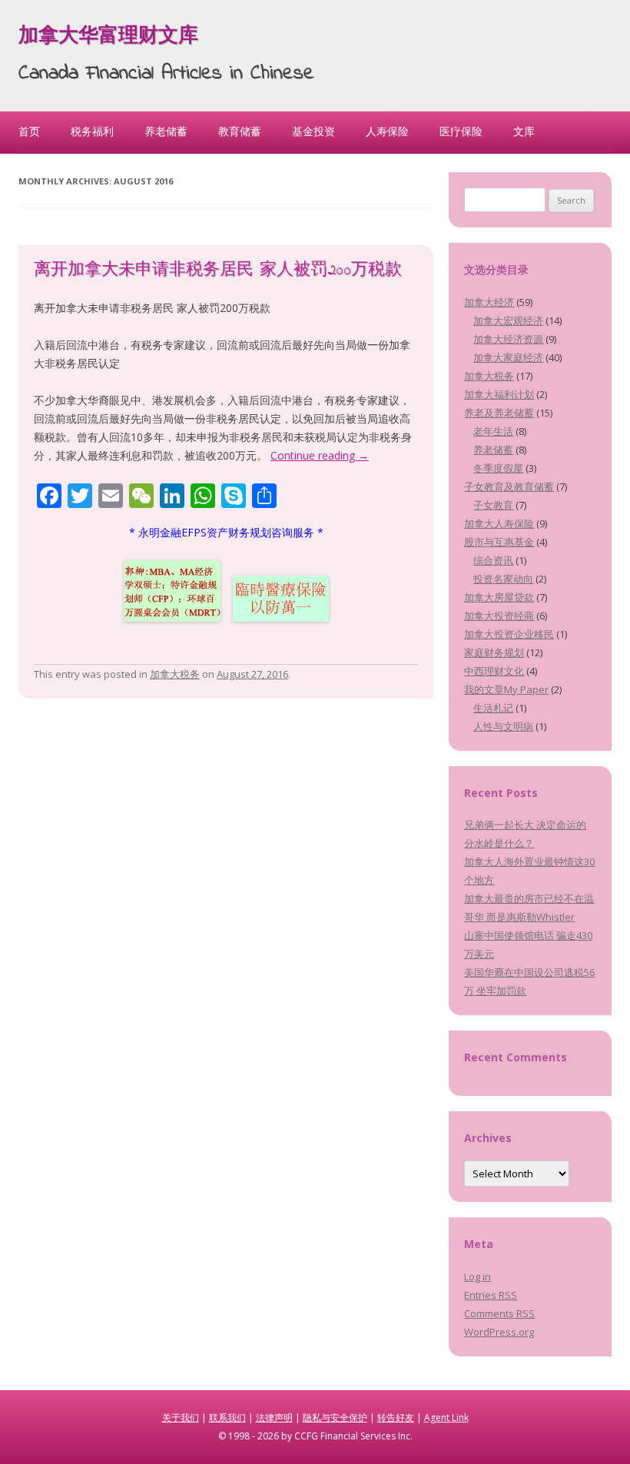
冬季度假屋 (498, 468)
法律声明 (274, 1417)
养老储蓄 (165, 131)
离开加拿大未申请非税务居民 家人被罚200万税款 (218, 270)
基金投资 (313, 131)
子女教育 (493, 505)
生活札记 (493, 708)
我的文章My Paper (506, 689)
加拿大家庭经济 (508, 357)
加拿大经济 (489, 302)
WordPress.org (499, 1332)
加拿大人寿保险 (499, 523)
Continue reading (319, 455)
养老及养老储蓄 (499, 413)
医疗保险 (460, 131)
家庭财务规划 (494, 652)
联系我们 (227, 1417)
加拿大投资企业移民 (509, 634)
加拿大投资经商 (499, 615)
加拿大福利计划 (499, 394)
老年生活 (493, 431)
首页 (29, 131)
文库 (524, 131)
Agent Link (446, 1417)
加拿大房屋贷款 (499, 597)
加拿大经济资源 (508, 339)
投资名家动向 (503, 579)
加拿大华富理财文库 (108, 36)
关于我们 (180, 1417)
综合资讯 (493, 560)
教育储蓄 (239, 131)
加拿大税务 (175, 674)
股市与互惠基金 (499, 542)
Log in (477, 1276)
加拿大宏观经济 (508, 320)
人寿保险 (387, 131)
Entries (490, 1295)
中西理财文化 (494, 671)
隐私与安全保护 (335, 1417)
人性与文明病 (503, 726)
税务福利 (92, 131)
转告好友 (395, 1417)
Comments (499, 1313)
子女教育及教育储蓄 (509, 486)
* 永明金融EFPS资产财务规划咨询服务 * (226, 532)
